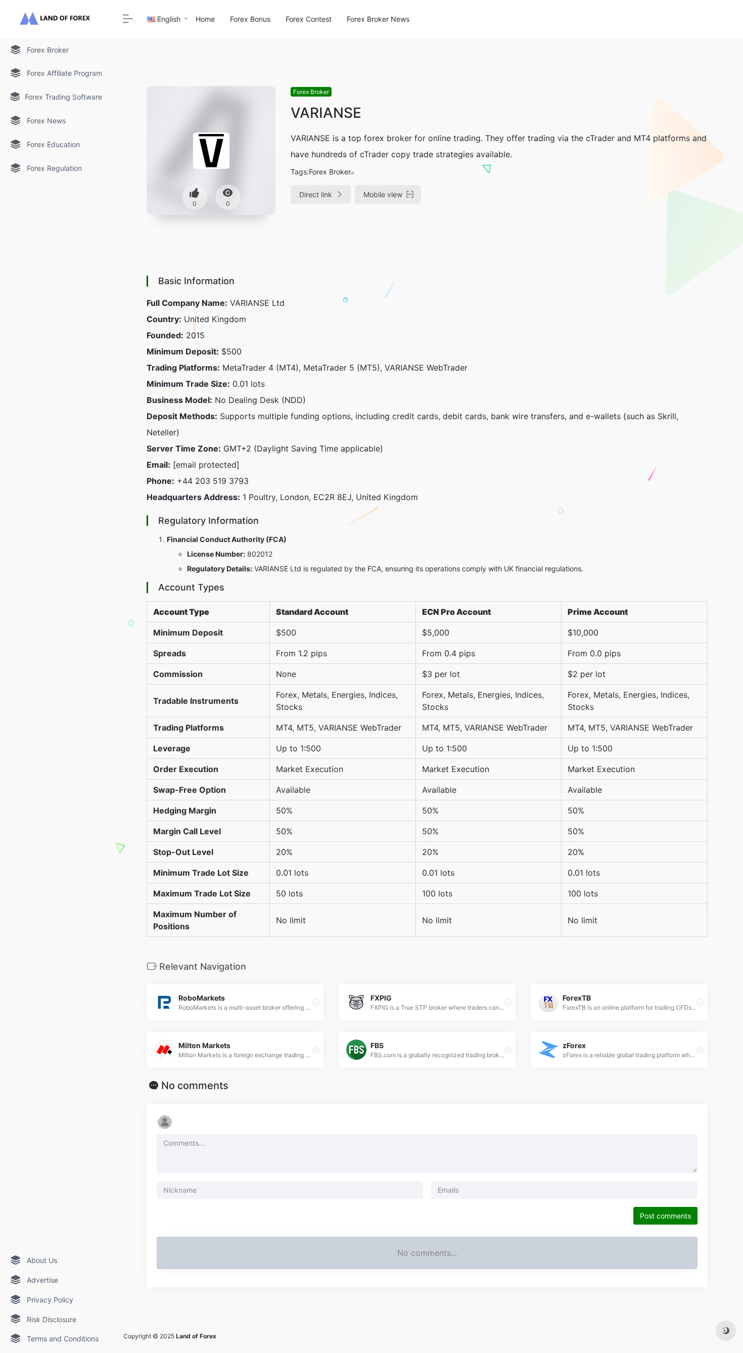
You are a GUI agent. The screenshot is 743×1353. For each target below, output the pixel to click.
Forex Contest (309, 19)
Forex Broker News (378, 19)
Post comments (665, 1215)
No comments (194, 1085)
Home (205, 19)
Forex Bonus (250, 19)
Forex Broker (311, 92)
